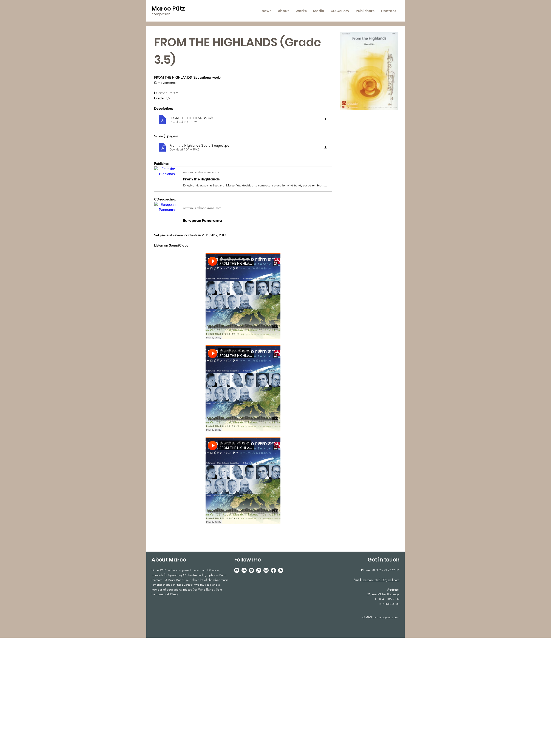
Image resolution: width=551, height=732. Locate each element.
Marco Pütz (168, 8)
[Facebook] (273, 570)
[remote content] (243, 296)
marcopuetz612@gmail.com (380, 580)
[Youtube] (236, 570)
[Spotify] (251, 570)
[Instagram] (266, 570)
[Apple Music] (258, 570)
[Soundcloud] (244, 570)
